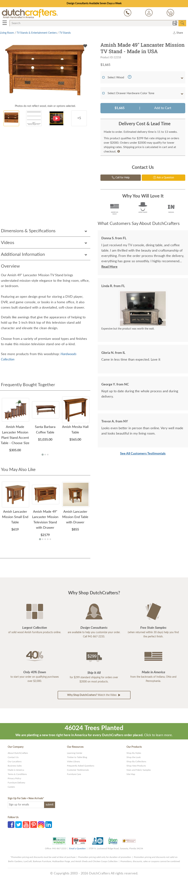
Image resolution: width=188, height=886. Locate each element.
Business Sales (15, 766)
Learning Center (74, 753)
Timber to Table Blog (77, 757)
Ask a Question (165, 177)
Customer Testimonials (78, 770)
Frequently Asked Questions (80, 766)
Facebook (11, 824)
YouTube (26, 824)
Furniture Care (74, 774)
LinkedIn (48, 824)
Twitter (18, 824)
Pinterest (33, 824)
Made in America (16, 770)
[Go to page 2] (45, 454)
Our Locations (14, 761)
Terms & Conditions (17, 774)
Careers (11, 787)
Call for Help (122, 177)
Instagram (41, 824)
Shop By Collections (136, 761)
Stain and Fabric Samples (138, 770)
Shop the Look (133, 757)
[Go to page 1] (42, 454)
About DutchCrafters (18, 753)
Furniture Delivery (16, 783)
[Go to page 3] (47, 454)
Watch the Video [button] (92, 695)
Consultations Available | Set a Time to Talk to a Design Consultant (94, 3)
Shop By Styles (133, 753)
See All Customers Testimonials (143, 453)
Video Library (73, 761)
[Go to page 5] (50, 539)
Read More (109, 266)
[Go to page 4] (47, 539)
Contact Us (13, 757)
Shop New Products (136, 766)
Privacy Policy (14, 778)
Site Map (130, 774)
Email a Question (77, 848)
